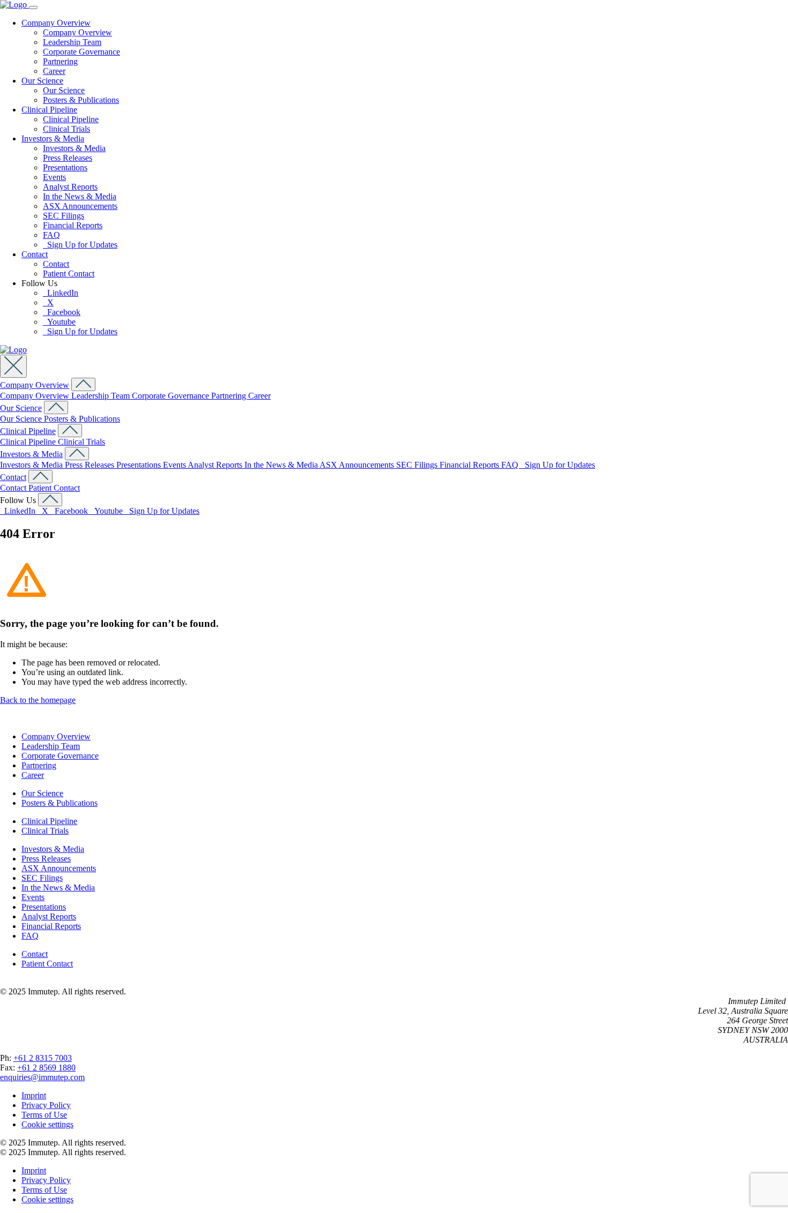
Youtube (59, 321)
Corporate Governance (81, 51)
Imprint (33, 1095)
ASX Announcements (80, 206)
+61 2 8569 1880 (46, 1067)
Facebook (61, 312)
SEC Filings (63, 215)
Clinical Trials (66, 128)
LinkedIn (60, 292)
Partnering (60, 61)
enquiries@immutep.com (42, 1077)
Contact (34, 254)
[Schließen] (13, 366)
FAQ (51, 234)
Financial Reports (72, 225)
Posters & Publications (81, 99)
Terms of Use (44, 1114)
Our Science (42, 80)
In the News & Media (79, 196)
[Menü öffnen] (33, 7)
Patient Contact (68, 273)
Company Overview (56, 22)
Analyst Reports (70, 186)
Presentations (65, 167)
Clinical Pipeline (49, 109)
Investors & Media (52, 138)
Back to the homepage (38, 700)
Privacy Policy (46, 1105)
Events (54, 177)
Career (54, 71)
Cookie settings (47, 1124)
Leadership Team (72, 42)
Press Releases (67, 157)
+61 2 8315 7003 (42, 1057)
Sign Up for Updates (80, 244)
